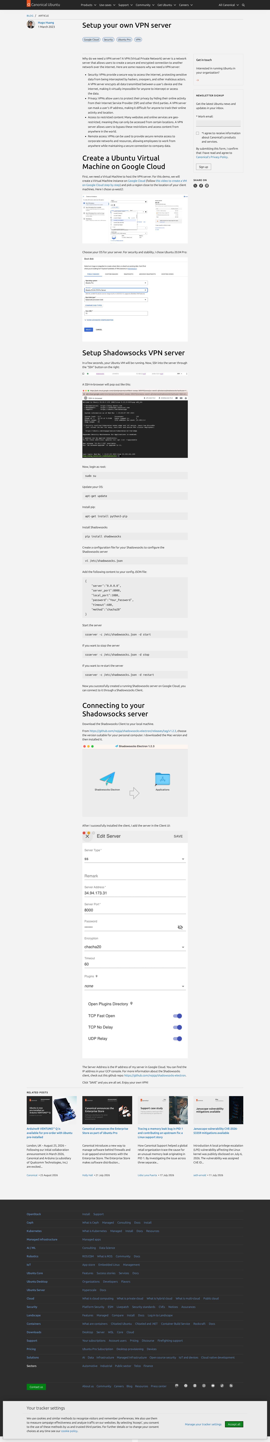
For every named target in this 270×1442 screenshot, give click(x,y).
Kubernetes (34, 1230)
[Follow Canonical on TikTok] (223, 1386)
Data (91, 1357)
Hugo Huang (46, 22)
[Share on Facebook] (201, 186)
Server (101, 1332)
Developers (110, 1281)
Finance (148, 1365)
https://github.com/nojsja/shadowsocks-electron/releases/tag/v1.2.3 (133, 730)
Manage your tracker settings (203, 1424)
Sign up (203, 166)
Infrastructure (105, 1357)
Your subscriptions (93, 1340)
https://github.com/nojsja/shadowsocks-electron (155, 1075)
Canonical (32, 1175)
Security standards (143, 1306)
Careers (119, 1386)
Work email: (205, 116)
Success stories (106, 1273)
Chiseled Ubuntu (121, 1323)
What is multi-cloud (188, 1298)
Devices (152, 1348)
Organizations (91, 1281)
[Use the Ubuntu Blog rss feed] (232, 1386)
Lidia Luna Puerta (147, 1175)
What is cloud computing (97, 1298)
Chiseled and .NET (146, 1323)
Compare (118, 1315)
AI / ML (31, 1247)
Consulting (124, 1222)
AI (83, 1357)
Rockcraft (199, 1323)
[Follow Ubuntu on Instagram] (205, 1386)
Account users (118, 1340)
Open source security (163, 1357)
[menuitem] (228, 5)
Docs (137, 1222)
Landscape (34, 1315)
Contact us (36, 1386)
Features (87, 1273)
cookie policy (69, 1430)
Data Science (107, 1247)
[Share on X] (195, 186)
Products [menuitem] (86, 4)
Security (32, 1306)
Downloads (34, 1332)
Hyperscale (89, 1289)
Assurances (188, 1306)
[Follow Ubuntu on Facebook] (187, 1386)
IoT (29, 1264)
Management (131, 1264)
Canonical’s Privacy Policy (212, 157)
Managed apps (91, 1239)
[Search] (243, 5)
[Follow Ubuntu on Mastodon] (177, 1386)
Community (123, 1256)
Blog (30, 15)
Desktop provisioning (130, 1348)
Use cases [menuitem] (105, 4)
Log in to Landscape (160, 1315)
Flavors (125, 1281)
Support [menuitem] (123, 4)
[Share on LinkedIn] (207, 186)
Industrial (106, 1365)
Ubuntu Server (36, 1289)
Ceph (30, 1222)
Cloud (30, 1298)
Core (120, 1332)
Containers (34, 1323)
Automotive (90, 1365)
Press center (159, 1386)
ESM (110, 1306)
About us (88, 1386)
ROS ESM (88, 1256)
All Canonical (227, 4)
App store (88, 1264)
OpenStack (34, 1214)
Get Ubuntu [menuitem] (165, 4)
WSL (111, 1332)
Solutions (33, 1357)
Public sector (123, 1365)
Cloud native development (218, 1357)
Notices (173, 1306)
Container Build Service (175, 1323)
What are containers (95, 1323)
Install (86, 1214)
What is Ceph (90, 1222)
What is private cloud (130, 1298)
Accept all (234, 1424)
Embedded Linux (109, 1264)
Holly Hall (87, 1175)
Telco (137, 1365)
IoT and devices (188, 1357)
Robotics (32, 1256)
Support (98, 1214)
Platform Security (93, 1306)
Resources (152, 1230)
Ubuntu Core (35, 1273)
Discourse (148, 1340)
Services (124, 1273)
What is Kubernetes (94, 1230)
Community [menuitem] (143, 4)
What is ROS (104, 1256)
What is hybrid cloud (159, 1298)
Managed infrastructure (42, 1239)
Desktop (87, 1332)
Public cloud (211, 1298)
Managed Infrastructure (132, 1357)
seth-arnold (199, 1175)
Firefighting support (170, 1340)
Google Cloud (136, 180)
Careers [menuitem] (184, 4)
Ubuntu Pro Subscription (97, 1348)
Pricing (134, 1340)
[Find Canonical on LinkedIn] (196, 1386)
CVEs (162, 1306)
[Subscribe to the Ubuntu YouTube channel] (214, 1386)
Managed (108, 1222)
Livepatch (123, 1306)
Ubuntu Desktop (37, 1281)
